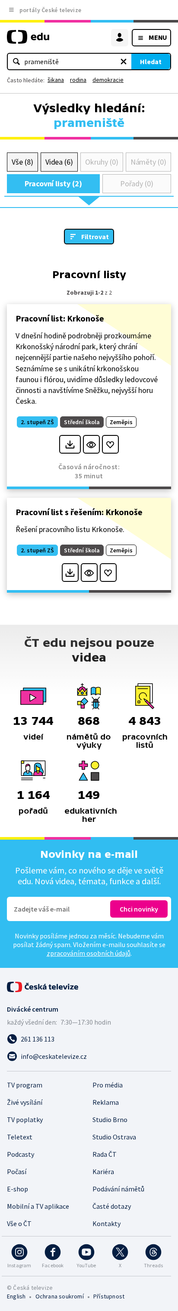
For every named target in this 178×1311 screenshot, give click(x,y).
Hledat (151, 61)
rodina (78, 80)
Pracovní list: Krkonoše (60, 318)
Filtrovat (95, 236)
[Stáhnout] (69, 444)
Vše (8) (22, 162)
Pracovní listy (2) (53, 183)
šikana (56, 80)
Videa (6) (59, 162)
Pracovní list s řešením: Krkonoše (79, 511)
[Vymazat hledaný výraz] (123, 61)
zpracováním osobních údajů (88, 953)
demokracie (108, 80)
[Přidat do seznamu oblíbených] (110, 444)
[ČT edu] (28, 40)
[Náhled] (91, 444)
